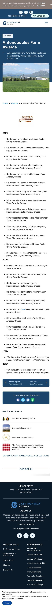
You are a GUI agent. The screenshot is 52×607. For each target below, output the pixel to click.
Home (5, 103)
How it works (8, 560)
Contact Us (8, 570)
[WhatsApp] (32, 400)
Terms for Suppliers (35, 576)
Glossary (6, 565)
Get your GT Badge (35, 585)
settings (20, 598)
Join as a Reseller (34, 567)
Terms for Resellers (35, 580)
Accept (7, 603)
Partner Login (39, 15)
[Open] (46, 23)
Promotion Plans (34, 572)
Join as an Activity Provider (34, 549)
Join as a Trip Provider (36, 563)
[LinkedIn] (28, 400)
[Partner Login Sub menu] (46, 16)
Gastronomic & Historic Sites (9, 554)
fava (23, 309)
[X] (23, 400)
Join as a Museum (34, 555)
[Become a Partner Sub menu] (26, 16)
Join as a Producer (35, 559)
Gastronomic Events (11, 549)
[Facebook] (18, 400)
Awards (7, 36)
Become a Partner (16, 15)
